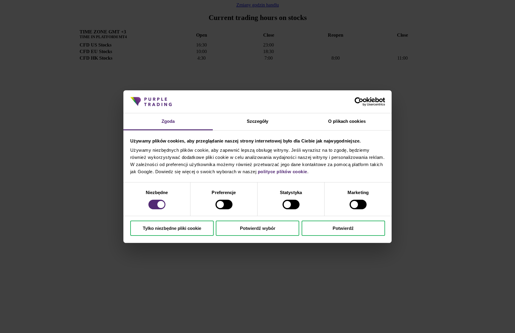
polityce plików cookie (282, 171)
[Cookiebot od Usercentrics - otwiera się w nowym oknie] (359, 101)
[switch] (223, 204)
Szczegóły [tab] (258, 121)
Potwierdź (343, 228)
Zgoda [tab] (168, 121)
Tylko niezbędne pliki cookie (172, 228)
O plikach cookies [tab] (347, 121)
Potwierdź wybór (257, 228)
